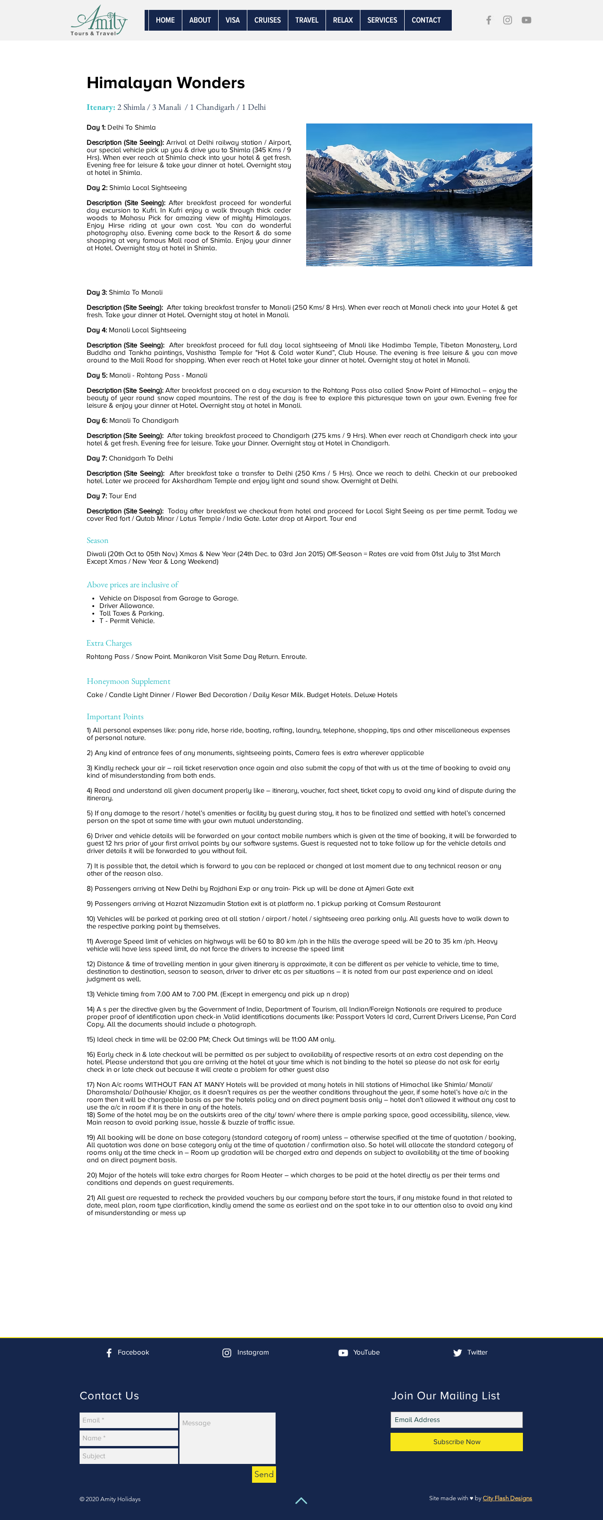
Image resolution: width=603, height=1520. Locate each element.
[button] (382, 20)
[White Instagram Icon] (227, 1353)
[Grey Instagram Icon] (507, 20)
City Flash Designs (507, 1498)
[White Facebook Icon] (109, 1353)
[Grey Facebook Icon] (489, 20)
